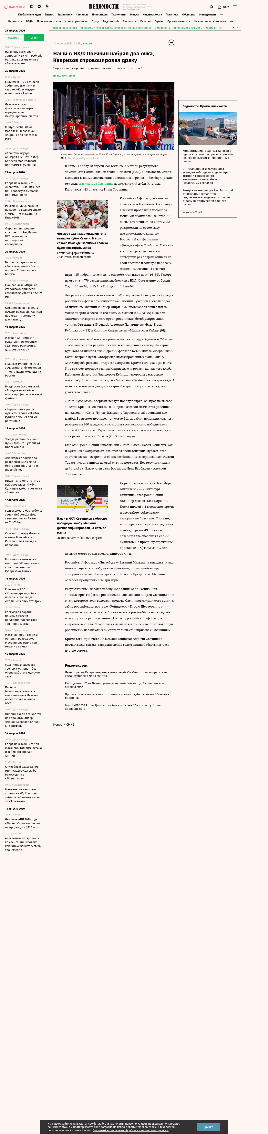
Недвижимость (152, 14)
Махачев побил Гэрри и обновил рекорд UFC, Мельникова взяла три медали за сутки (21, 640)
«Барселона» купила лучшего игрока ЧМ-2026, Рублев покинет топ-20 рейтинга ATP (22, 415)
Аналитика (129, 21)
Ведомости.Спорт (64, 76)
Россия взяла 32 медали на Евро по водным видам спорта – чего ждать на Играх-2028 (23, 211)
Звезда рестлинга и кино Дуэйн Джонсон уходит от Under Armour (22, 443)
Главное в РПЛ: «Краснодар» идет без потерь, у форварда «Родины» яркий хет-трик (23, 595)
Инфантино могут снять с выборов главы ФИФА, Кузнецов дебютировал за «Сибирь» (23, 486)
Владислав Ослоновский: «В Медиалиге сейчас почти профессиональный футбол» (23, 392)
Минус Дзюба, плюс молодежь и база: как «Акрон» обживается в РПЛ (21, 133)
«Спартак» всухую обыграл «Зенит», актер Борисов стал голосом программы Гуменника (22, 159)
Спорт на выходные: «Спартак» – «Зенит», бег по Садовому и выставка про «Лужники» (22, 189)
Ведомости (15, 21)
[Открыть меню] (235, 7)
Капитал (145, 21)
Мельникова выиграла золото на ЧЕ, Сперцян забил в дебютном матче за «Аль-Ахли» (22, 795)
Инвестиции (100, 14)
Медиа (134, 14)
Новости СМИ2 (63, 724)
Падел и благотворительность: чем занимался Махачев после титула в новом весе (21, 695)
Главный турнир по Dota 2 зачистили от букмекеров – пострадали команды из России (23, 369)
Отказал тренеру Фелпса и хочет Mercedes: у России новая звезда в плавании (22, 539)
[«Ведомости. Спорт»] (105, 7)
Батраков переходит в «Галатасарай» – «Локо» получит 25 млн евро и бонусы (22, 268)
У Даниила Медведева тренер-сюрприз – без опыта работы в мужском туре (22, 670)
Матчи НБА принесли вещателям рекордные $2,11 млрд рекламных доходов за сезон (21, 343)
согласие (106, 1127)
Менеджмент (207, 14)
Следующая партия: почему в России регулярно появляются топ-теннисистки (21, 618)
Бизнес (49, 14)
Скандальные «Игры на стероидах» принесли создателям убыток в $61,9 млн (23, 291)
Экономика (65, 14)
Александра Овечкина (96, 183)
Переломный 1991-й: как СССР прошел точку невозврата (115, 28)
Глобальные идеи (29, 14)
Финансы (82, 14)
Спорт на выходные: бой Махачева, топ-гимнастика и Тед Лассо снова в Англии (23, 750)
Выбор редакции (64, 28)
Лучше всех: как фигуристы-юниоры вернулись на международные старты (21, 110)
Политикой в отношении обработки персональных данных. (131, 1130)
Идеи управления (76, 21)
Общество (188, 14)
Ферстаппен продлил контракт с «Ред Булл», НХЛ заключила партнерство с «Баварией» (21, 236)
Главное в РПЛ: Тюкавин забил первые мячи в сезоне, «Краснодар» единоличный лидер (22, 87)
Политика (172, 14)
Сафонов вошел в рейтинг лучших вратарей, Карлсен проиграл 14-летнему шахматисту (23, 313)
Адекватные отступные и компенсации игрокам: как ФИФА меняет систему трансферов (23, 844)
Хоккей (87, 43)
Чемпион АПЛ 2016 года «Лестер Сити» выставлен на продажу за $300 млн (23, 823)
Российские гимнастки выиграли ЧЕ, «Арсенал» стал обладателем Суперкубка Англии (22, 565)
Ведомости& (111, 21)
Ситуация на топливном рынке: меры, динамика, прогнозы (192, 28)
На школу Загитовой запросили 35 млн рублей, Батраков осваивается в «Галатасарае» (23, 57)
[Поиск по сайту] (212, 7)
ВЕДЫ (29, 21)
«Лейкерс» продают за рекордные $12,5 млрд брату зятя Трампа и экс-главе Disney (22, 463)
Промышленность (178, 21)
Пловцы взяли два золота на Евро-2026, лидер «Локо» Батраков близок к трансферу (23, 720)
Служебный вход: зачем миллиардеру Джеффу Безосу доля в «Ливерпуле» (21, 772)
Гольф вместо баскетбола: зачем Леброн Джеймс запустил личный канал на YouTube (23, 516)
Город (95, 21)
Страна (159, 21)
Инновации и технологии (210, 21)
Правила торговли (49, 21)
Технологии (118, 14)
